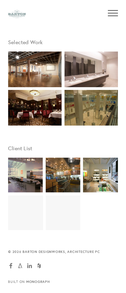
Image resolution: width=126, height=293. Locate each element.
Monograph (38, 281)
